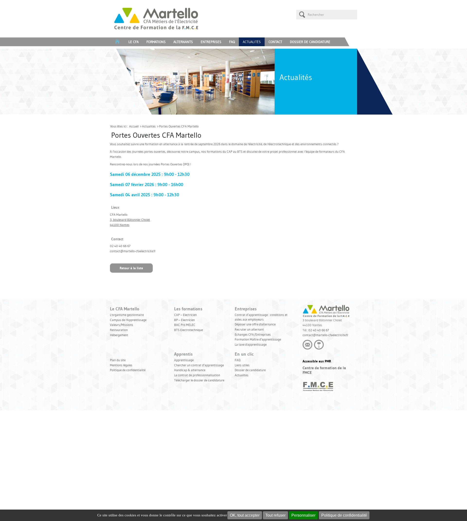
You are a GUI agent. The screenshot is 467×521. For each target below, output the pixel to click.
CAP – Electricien (185, 315)
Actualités (252, 42)
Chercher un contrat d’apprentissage (199, 365)
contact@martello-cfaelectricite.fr (325, 335)
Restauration (119, 330)
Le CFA (133, 42)
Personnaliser (303, 515)
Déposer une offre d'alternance (255, 324)
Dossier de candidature (310, 42)
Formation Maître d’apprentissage (258, 339)
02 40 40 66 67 (318, 330)
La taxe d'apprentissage (251, 344)
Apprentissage (184, 360)
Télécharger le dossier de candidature (199, 380)
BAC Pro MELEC (184, 325)
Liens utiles (242, 365)
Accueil (134, 126)
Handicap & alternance (189, 370)
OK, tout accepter (245, 515)
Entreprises (211, 42)
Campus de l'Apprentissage (128, 320)
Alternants (183, 42)
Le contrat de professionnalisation (197, 375)
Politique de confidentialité (344, 515)
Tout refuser (275, 515)
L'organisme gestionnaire (127, 315)
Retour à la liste (131, 268)
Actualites (149, 126)
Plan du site (118, 360)
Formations (156, 42)
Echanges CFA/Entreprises (253, 334)
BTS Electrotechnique (188, 330)
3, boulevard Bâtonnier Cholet (130, 220)
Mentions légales (121, 365)
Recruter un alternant (249, 329)
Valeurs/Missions (121, 325)
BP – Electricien (184, 320)
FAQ (232, 42)
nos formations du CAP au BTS (221, 151)
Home (117, 41)
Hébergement (119, 335)
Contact (275, 42)
